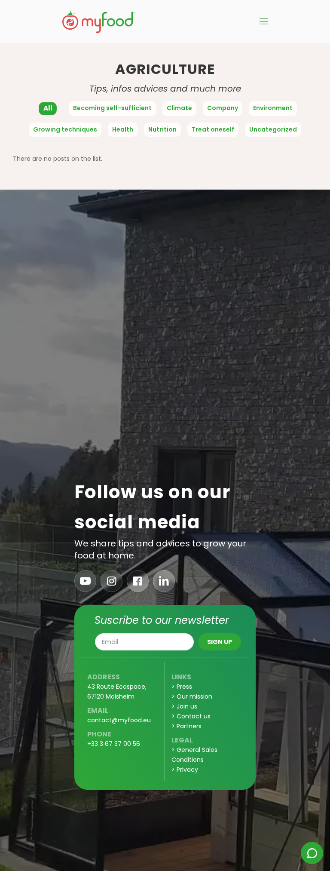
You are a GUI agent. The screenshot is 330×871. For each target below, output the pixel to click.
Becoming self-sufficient (112, 108)
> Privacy (184, 769)
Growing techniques (65, 129)
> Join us (184, 706)
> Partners (186, 726)
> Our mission (191, 696)
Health (122, 129)
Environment (273, 108)
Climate (179, 108)
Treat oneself (213, 129)
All (47, 108)
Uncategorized (273, 129)
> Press (181, 686)
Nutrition (162, 129)
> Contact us (191, 716)
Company (222, 108)
